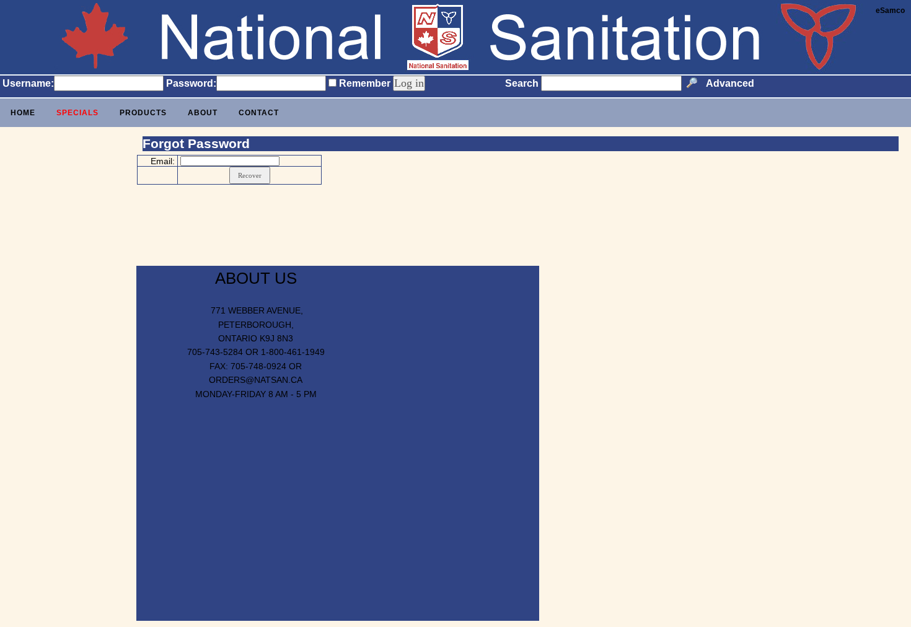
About (203, 112)
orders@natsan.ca (255, 380)
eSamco (890, 10)
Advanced (730, 83)
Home (23, 112)
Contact (259, 112)
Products (143, 112)
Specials (77, 112)
